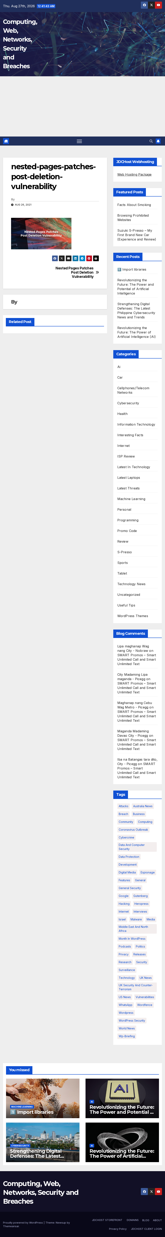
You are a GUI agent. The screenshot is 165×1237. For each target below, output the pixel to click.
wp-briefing (127, 1036)
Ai (118, 367)
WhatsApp (125, 1005)
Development (128, 864)
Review (122, 541)
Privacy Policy (118, 1228)
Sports (122, 563)
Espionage (148, 872)
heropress (141, 903)
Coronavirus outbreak (133, 829)
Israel (122, 919)
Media (151, 919)
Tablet (122, 573)
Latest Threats (128, 488)
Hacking (124, 903)
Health (122, 414)
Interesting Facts (130, 435)
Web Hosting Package (134, 174)
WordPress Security (132, 1020)
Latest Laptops (128, 478)
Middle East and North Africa (133, 928)
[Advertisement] (82, 106)
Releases (139, 954)
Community (126, 821)
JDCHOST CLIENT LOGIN (146, 1228)
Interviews (140, 911)
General (140, 880)
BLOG (145, 1220)
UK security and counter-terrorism (136, 987)
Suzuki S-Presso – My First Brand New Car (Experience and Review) (136, 234)
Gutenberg (140, 896)
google (124, 896)
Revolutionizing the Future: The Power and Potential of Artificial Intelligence (122, 1112)
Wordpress (126, 1012)
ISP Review (126, 456)
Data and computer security (132, 847)
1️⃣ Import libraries (131, 269)
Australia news (143, 806)
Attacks (123, 806)
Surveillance (127, 970)
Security (141, 962)
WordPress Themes (132, 616)
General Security (130, 888)
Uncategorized (128, 595)
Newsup (61, 1222)
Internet (123, 446)
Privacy (124, 954)
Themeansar (11, 1226)
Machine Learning (131, 499)
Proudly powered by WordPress (23, 1222)
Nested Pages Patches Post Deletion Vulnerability (75, 272)
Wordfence (144, 1005)
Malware (136, 919)
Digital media (127, 872)
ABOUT (157, 1220)
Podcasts (125, 946)
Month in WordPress (132, 938)
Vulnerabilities (145, 997)
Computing (145, 821)
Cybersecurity (128, 403)
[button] (151, 141)
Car (120, 377)
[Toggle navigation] (79, 141)
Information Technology (136, 424)
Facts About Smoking (134, 205)
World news (127, 1028)
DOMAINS (132, 1220)
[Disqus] (55, 388)
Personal (124, 509)
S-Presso (124, 552)
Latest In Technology (133, 467)
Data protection (129, 856)
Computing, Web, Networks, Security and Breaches (40, 1192)
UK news (146, 977)
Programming (127, 520)
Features (124, 880)
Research (125, 962)
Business (139, 814)
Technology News (131, 584)
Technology (127, 977)
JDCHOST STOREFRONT (106, 1220)
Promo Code (127, 531)
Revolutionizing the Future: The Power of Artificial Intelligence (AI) (136, 332)
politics (140, 946)
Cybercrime (126, 837)
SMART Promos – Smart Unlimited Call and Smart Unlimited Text (136, 659)
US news (125, 997)
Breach (123, 814)
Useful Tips (126, 605)
